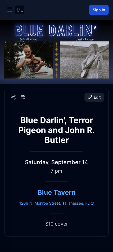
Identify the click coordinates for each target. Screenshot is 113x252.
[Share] (13, 97)
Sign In (99, 9)
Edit (97, 97)
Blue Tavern (57, 192)
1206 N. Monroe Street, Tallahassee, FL (54, 203)
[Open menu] (9, 9)
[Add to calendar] (23, 97)
